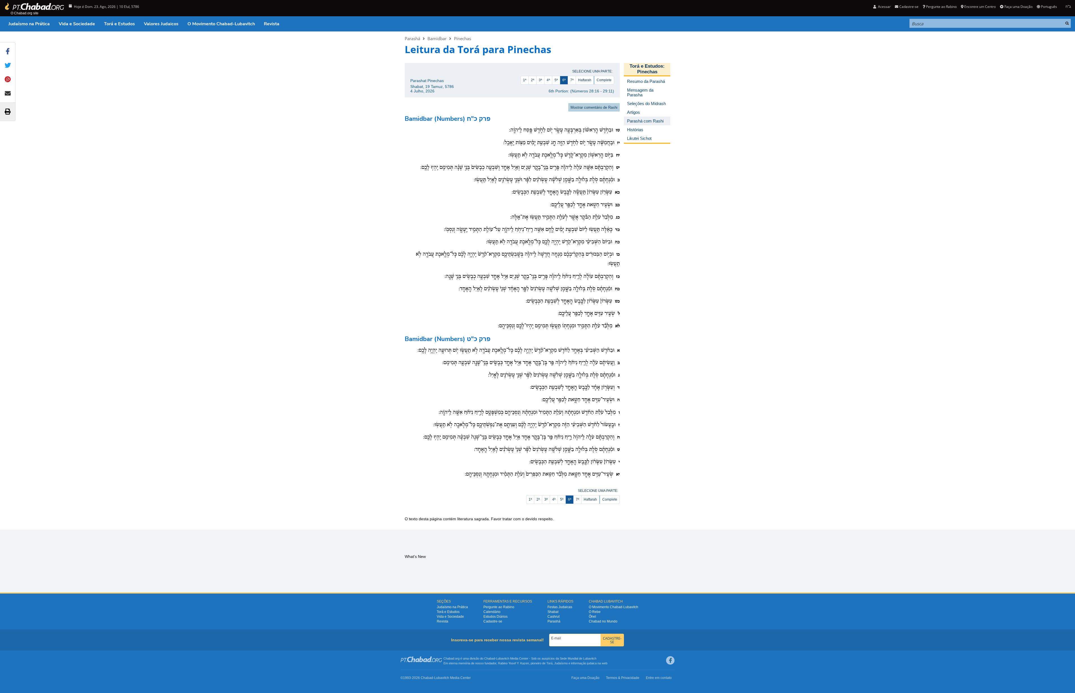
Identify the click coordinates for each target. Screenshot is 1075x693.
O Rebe (595, 612)
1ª (524, 80)
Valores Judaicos (161, 24)
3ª (540, 80)
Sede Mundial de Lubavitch (578, 658)
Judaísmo (561, 663)
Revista (271, 24)
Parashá (412, 38)
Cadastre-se (492, 621)
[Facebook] (670, 660)
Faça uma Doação (1018, 6)
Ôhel (592, 617)
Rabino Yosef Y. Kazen (513, 663)
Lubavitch (502, 658)
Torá (549, 663)
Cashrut (553, 617)
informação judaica (584, 663)
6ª (563, 80)
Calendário (492, 612)
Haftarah (584, 80)
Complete (604, 80)
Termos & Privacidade (622, 678)
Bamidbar (437, 38)
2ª (532, 80)
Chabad (489, 658)
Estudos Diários (495, 617)
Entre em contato (659, 678)
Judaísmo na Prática (29, 24)
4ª (548, 80)
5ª (556, 80)
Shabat (552, 612)
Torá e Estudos (119, 24)
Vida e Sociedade (77, 24)
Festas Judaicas (559, 607)
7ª (571, 80)
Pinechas (462, 38)
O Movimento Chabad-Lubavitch (221, 24)
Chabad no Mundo (603, 621)
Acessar (884, 6)
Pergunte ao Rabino (941, 6)
